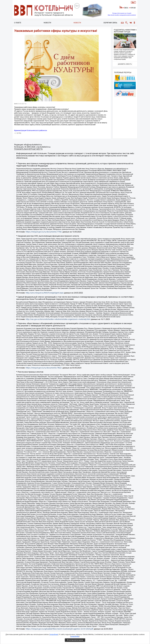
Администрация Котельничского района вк (30, 130)
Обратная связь (110, 23)
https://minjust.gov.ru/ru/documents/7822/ (44, 368)
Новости (47, 23)
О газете (17, 23)
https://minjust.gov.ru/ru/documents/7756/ (44, 232)
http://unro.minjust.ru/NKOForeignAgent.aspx (45, 293)
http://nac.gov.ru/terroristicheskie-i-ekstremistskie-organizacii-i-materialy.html (58, 319)
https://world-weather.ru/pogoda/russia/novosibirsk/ (122, 15)
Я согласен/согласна (75, 640)
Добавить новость (125, 64)
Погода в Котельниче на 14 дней (121, 13)
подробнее (54, 634)
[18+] (43, 11)
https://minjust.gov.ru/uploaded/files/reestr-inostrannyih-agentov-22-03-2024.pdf (59, 629)
